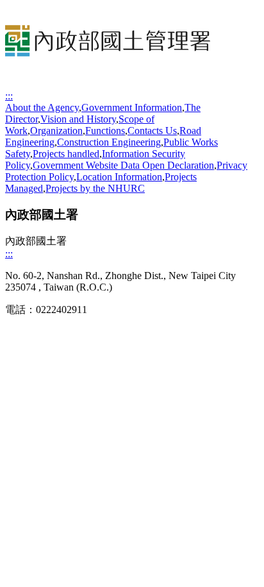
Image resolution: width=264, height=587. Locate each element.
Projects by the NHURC (95, 188)
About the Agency (42, 107)
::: (9, 95)
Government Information (131, 107)
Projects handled (66, 153)
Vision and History (78, 119)
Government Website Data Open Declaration (123, 165)
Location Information (119, 176)
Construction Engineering (109, 142)
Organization (56, 130)
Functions (105, 130)
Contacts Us (152, 130)
